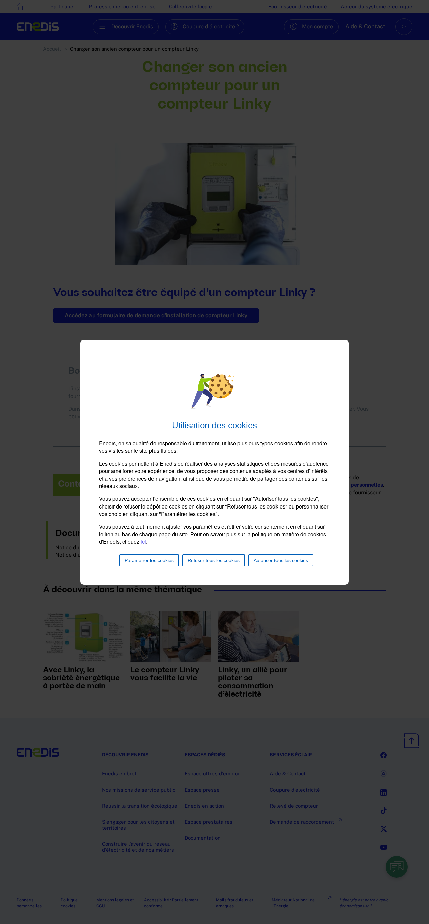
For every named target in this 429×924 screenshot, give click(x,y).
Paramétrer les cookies (149, 560)
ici (143, 541)
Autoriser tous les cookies (281, 560)
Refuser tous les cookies (214, 560)
